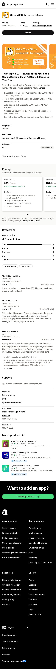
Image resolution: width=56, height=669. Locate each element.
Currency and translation (40, 562)
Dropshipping (35, 528)
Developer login (9, 635)
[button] (28, 444)
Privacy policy (8, 395)
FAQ (4, 399)
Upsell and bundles (38, 543)
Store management (11, 557)
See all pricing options (31, 221)
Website (6, 415)
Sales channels (9, 528)
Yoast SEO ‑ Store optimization (23, 441)
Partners (33, 599)
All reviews (26, 266)
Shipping (33, 557)
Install (28, 33)
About (32, 580)
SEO (4, 147)
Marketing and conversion (14, 552)
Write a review (10, 266)
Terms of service (10, 641)
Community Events (11, 594)
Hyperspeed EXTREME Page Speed (25, 466)
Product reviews (36, 538)
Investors (33, 590)
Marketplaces (35, 533)
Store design (8, 548)
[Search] (47, 4)
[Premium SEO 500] (28, 214)
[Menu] (52, 4)
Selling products (10, 538)
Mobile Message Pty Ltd (42, 26)
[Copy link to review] (20, 276)
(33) (26, 26)
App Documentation (11, 403)
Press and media (36, 594)
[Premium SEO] (27, 214)
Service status (36, 614)
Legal (31, 609)
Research (6, 604)
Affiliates (33, 604)
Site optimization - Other (14, 156)
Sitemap (6, 654)
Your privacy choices (12, 661)
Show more (8, 368)
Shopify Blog (8, 599)
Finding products (10, 533)
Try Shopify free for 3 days (28, 496)
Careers (32, 585)
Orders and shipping (11, 543)
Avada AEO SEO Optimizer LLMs (24, 453)
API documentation (11, 585)
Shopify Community (11, 590)
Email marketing (36, 548)
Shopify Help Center (11, 580)
